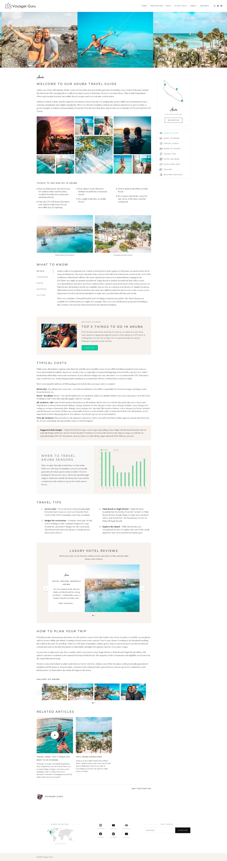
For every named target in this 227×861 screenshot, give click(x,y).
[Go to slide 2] (94, 702)
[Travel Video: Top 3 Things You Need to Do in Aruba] (55, 735)
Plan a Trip (181, 6)
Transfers (42, 277)
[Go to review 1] (92, 615)
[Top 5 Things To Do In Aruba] (59, 335)
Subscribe (183, 830)
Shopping (42, 289)
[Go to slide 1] (92, 702)
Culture (41, 295)
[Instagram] (214, 6)
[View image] (65, 234)
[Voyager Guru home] (20, 6)
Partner (204, 6)
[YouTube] (218, 6)
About (193, 6)
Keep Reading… (66, 606)
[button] (55, 135)
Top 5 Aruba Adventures (89, 757)
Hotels (40, 271)
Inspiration (157, 6)
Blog (168, 6)
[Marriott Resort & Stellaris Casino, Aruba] (112, 588)
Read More (90, 348)
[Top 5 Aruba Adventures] (94, 735)
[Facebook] (221, 6)
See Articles (173, 120)
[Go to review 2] (94, 615)
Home (144, 6)
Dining (40, 283)
